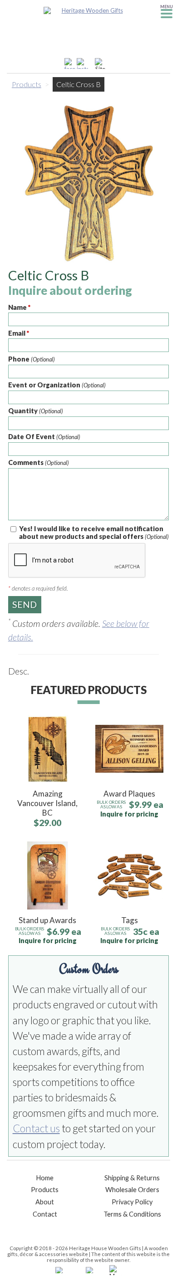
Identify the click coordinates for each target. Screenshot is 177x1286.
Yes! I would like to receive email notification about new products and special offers (94, 532)
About (44, 1202)
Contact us (36, 1128)
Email (18, 333)
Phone (31, 359)
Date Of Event (44, 436)
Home (45, 1178)
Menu (166, 6)
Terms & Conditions (132, 1214)
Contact (45, 1214)
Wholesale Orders (132, 1189)
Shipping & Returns (132, 1178)
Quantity (35, 411)
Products (26, 84)
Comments (38, 462)
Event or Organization (57, 385)
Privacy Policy (132, 1202)
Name (19, 307)
